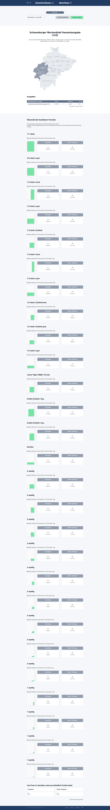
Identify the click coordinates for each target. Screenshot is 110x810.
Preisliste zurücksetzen (63, 17)
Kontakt (66, 807)
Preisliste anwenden (76, 17)
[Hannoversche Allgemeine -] (55, 3)
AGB (82, 807)
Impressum (72, 807)
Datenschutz (78, 807)
